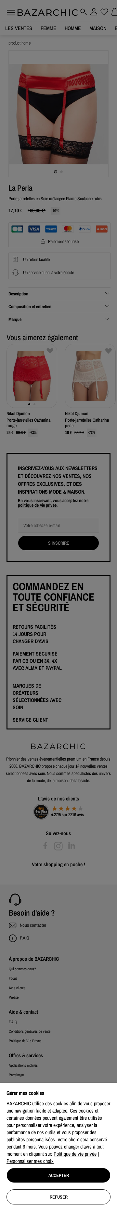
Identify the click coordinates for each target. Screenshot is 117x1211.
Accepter (58, 1175)
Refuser (59, 1197)
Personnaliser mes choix (30, 1161)
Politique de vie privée (75, 1153)
